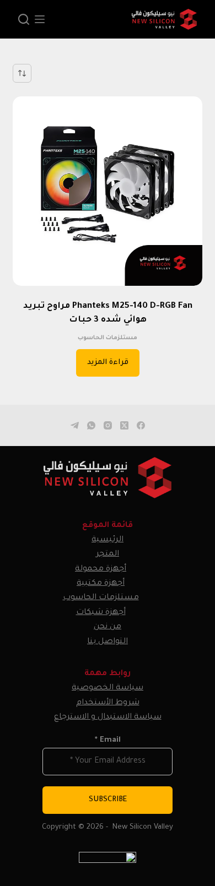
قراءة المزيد (107, 362)
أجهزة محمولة (100, 569)
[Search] (23, 19)
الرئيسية (107, 540)
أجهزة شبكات (101, 612)
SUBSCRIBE (108, 800)
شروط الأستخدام (107, 703)
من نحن (107, 627)
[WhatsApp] (91, 425)
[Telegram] (75, 425)
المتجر (107, 554)
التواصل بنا (107, 642)
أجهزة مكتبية (101, 583)
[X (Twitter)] (124, 425)
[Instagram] (108, 425)
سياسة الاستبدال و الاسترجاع (108, 717)
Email (108, 740)
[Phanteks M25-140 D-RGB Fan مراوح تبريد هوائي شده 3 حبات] (107, 190)
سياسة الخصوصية (107, 688)
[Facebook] (141, 425)
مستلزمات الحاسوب (107, 338)
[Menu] (40, 19)
